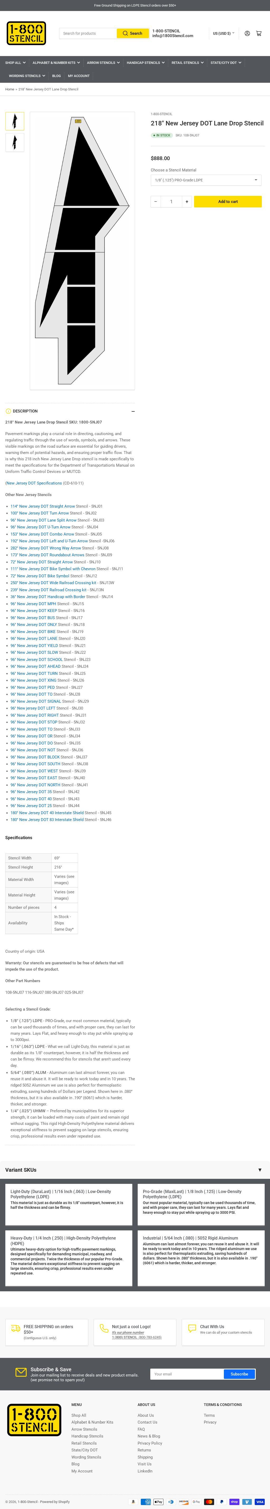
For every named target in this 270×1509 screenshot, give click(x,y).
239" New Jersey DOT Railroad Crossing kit (48, 590)
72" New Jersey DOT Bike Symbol (40, 576)
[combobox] (104, 33)
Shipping (145, 1457)
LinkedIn (145, 1471)
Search (136, 33)
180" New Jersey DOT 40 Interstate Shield (47, 812)
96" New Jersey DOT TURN (34, 673)
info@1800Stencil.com (172, 35)
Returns (144, 1450)
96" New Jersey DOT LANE (34, 638)
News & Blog (149, 1436)
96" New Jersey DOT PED (33, 687)
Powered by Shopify (55, 1502)
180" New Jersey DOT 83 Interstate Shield (47, 819)
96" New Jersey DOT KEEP (34, 610)
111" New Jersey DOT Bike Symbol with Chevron (53, 569)
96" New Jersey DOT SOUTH (35, 764)
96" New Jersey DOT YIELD (34, 645)
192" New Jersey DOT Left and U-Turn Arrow (49, 541)
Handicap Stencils (143, 63)
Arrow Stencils (101, 63)
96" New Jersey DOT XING (33, 680)
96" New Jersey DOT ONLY (34, 624)
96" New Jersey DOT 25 (31, 805)
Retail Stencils (185, 63)
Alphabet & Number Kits (54, 63)
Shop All (13, 63)
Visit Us (145, 1464)
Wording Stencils (25, 76)
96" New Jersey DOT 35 (31, 791)
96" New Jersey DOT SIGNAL (36, 701)
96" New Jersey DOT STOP (34, 722)
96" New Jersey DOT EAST (34, 778)
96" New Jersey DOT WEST (34, 771)
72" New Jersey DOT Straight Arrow (42, 562)
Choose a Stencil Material (173, 170)
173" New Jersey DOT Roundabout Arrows (47, 555)
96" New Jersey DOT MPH (33, 603)
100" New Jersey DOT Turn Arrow (40, 513)
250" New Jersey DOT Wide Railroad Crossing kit (53, 582)
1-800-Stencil (161, 114)
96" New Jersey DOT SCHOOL (37, 659)
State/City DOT (224, 63)
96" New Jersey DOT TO (31, 694)
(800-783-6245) (137, 1337)
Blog (56, 76)
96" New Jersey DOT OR (31, 736)
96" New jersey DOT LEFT (33, 708)
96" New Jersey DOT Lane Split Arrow (43, 520)
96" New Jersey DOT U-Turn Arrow (40, 527)
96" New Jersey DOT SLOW (34, 652)
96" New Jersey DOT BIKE (33, 631)
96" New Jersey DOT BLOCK (35, 757)
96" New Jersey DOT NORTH (35, 785)
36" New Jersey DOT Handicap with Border (48, 596)
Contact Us (147, 1422)
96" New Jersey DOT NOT (33, 750)
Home (9, 89)
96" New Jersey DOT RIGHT (35, 715)
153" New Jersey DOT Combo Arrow (42, 534)
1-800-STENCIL (166, 31)
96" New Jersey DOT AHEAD (36, 666)
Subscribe (239, 1374)
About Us (146, 1415)
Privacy (210, 1422)
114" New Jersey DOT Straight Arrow (43, 506)
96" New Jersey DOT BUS (33, 617)
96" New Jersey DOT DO (32, 743)
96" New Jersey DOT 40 (31, 799)
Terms (209, 1415)
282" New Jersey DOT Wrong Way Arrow (46, 548)
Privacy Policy (150, 1443)
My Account (79, 76)
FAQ (141, 1429)
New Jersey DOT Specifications (34, 483)
